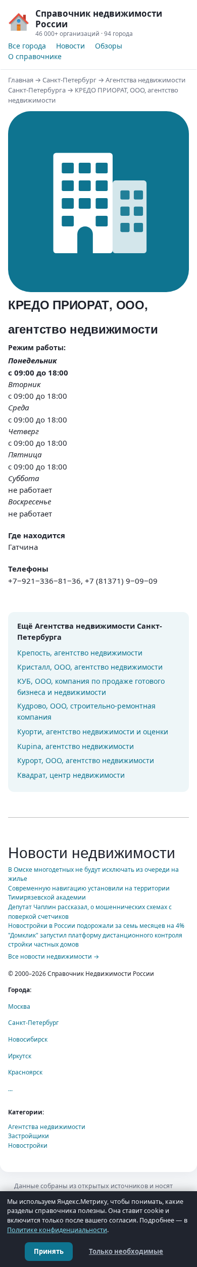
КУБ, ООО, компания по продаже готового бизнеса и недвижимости (91, 686)
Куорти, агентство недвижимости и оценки (92, 731)
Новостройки (27, 1145)
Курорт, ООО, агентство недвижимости (85, 760)
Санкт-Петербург (69, 79)
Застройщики (28, 1136)
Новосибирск (27, 1039)
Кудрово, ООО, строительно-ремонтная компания (86, 711)
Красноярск (25, 1072)
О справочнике (35, 56)
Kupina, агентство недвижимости (75, 746)
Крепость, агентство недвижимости (79, 653)
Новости (70, 46)
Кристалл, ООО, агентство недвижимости (90, 667)
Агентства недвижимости (46, 1126)
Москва (19, 1006)
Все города (27, 46)
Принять (49, 1251)
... (10, 1089)
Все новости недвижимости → (53, 956)
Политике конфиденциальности (57, 1230)
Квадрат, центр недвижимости (71, 775)
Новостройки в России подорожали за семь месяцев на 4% (96, 925)
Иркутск (19, 1056)
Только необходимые (126, 1251)
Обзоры (108, 46)
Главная (20, 79)
